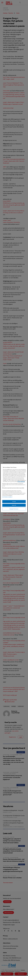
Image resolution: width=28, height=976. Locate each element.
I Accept (14, 501)
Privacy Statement (21, 481)
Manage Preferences (14, 508)
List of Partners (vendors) (7, 496)
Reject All (14, 505)
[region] (14, 488)
